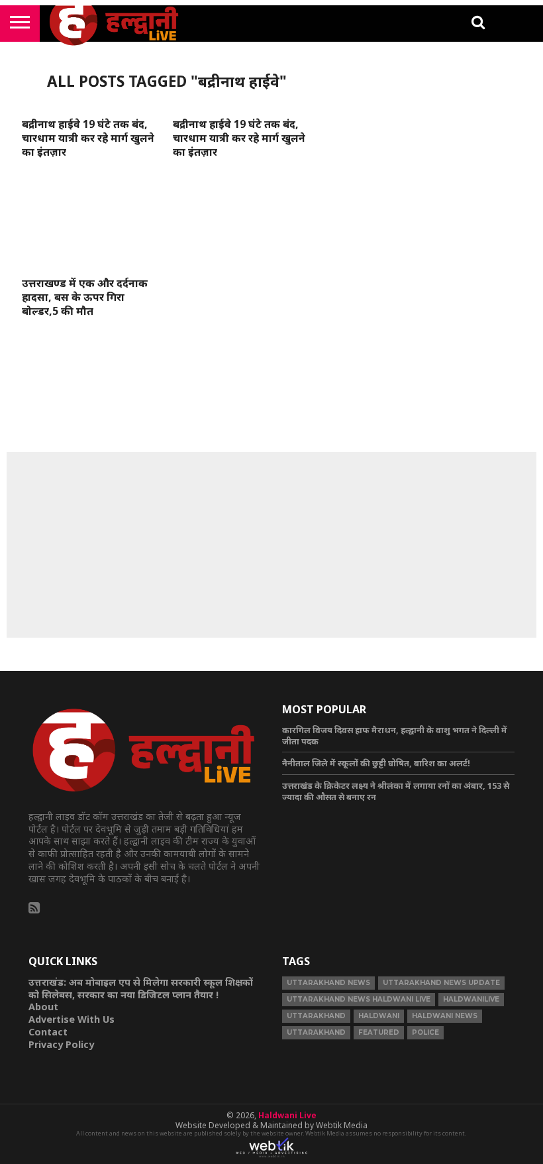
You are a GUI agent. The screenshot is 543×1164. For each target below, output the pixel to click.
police (425, 1032)
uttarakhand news (328, 982)
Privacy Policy (61, 1044)
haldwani (378, 1016)
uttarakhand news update (441, 982)
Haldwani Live (287, 1115)
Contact (48, 1031)
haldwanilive (471, 999)
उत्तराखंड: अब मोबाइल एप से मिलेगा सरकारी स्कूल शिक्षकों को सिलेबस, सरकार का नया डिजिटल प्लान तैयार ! (140, 988)
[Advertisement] (271, 545)
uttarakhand (316, 1016)
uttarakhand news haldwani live (358, 999)
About (43, 1006)
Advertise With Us (71, 1019)
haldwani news (444, 1016)
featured (378, 1032)
